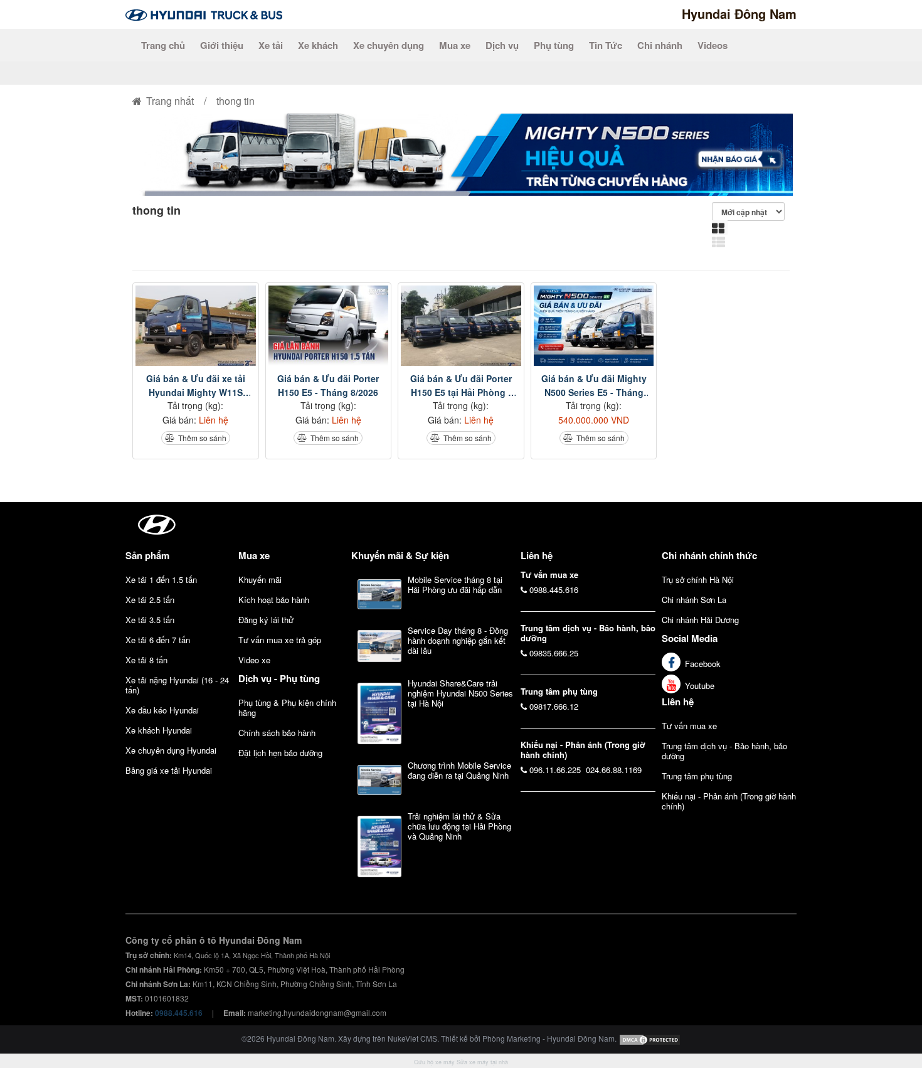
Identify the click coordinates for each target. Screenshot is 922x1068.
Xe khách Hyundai (158, 730)
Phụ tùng (554, 45)
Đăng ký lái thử (266, 620)
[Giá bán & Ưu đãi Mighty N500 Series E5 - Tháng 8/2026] (594, 326)
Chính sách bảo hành (276, 733)
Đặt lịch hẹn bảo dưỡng (280, 753)
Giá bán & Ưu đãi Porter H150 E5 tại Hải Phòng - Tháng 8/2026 (461, 385)
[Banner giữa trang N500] (461, 153)
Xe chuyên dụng (388, 45)
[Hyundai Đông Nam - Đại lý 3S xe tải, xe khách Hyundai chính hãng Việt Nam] (203, 13)
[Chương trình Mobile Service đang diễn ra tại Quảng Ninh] (379, 780)
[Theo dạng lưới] (720, 227)
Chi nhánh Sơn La (694, 600)
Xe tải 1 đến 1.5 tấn (161, 579)
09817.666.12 (553, 706)
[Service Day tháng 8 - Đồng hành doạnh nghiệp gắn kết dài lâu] (379, 646)
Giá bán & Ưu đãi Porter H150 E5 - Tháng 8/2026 (328, 385)
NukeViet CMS (412, 1038)
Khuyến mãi (260, 579)
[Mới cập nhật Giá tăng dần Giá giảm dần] (751, 211)
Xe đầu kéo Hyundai (162, 710)
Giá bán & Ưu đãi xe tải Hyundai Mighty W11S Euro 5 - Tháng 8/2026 (195, 385)
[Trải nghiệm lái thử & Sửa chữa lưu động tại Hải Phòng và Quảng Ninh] (379, 846)
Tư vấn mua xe (689, 726)
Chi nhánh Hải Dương (700, 620)
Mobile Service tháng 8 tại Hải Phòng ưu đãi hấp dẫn (455, 584)
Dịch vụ (502, 45)
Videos (712, 45)
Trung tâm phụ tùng (697, 776)
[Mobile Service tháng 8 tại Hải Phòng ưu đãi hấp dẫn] (379, 594)
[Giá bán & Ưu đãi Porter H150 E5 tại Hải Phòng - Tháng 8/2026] (461, 326)
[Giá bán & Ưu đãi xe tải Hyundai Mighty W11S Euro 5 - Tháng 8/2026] (195, 326)
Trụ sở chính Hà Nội (698, 579)
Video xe (254, 660)
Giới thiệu (221, 45)
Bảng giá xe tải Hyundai (168, 770)
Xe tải (270, 45)
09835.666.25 (553, 653)
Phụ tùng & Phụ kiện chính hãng (287, 707)
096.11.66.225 (555, 770)
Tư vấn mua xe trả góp (279, 640)
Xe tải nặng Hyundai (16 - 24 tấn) (177, 685)
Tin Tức (605, 45)
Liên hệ (678, 701)
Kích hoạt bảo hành (273, 600)
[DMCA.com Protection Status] (649, 1038)
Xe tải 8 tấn (146, 660)
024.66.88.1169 (614, 770)
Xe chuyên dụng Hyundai (170, 750)
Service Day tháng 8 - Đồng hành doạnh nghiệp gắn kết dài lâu (458, 640)
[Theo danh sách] (720, 242)
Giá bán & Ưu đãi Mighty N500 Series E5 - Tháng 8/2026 (594, 385)
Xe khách (318, 45)
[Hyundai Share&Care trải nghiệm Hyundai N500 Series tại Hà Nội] (379, 713)
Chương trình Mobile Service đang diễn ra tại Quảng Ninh (459, 770)
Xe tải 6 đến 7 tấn (157, 640)
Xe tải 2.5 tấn (149, 600)
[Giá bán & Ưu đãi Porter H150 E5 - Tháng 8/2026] (328, 326)
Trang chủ (163, 45)
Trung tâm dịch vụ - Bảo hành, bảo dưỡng (724, 751)
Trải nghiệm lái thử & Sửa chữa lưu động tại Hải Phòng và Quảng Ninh (459, 826)
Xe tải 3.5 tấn (149, 620)
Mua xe (454, 45)
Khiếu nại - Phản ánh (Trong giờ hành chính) (729, 801)
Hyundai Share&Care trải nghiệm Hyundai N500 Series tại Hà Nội (460, 693)
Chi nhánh (659, 45)
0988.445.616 (553, 589)
